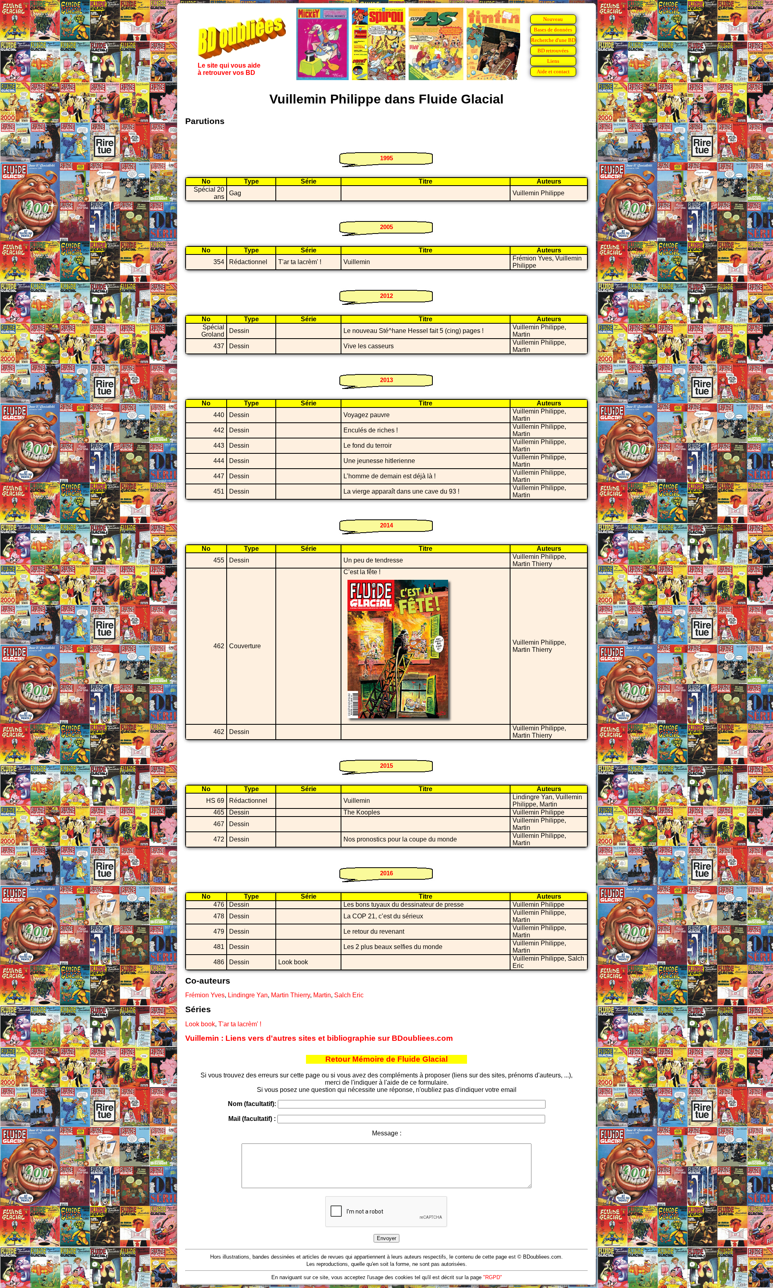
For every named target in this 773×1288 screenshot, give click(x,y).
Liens (553, 61)
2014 (386, 525)
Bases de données (553, 30)
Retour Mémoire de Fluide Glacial (386, 1059)
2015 (386, 765)
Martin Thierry (290, 995)
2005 (386, 226)
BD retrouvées (552, 51)
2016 (386, 873)
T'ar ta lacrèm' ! (239, 1024)
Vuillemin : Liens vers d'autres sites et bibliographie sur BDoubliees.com (319, 1038)
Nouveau (553, 19)
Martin (322, 995)
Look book (200, 1024)
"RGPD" (492, 1277)
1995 (386, 158)
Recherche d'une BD (553, 40)
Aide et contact (553, 71)
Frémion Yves (205, 995)
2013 (386, 379)
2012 (386, 295)
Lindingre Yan (248, 995)
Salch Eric (349, 995)
